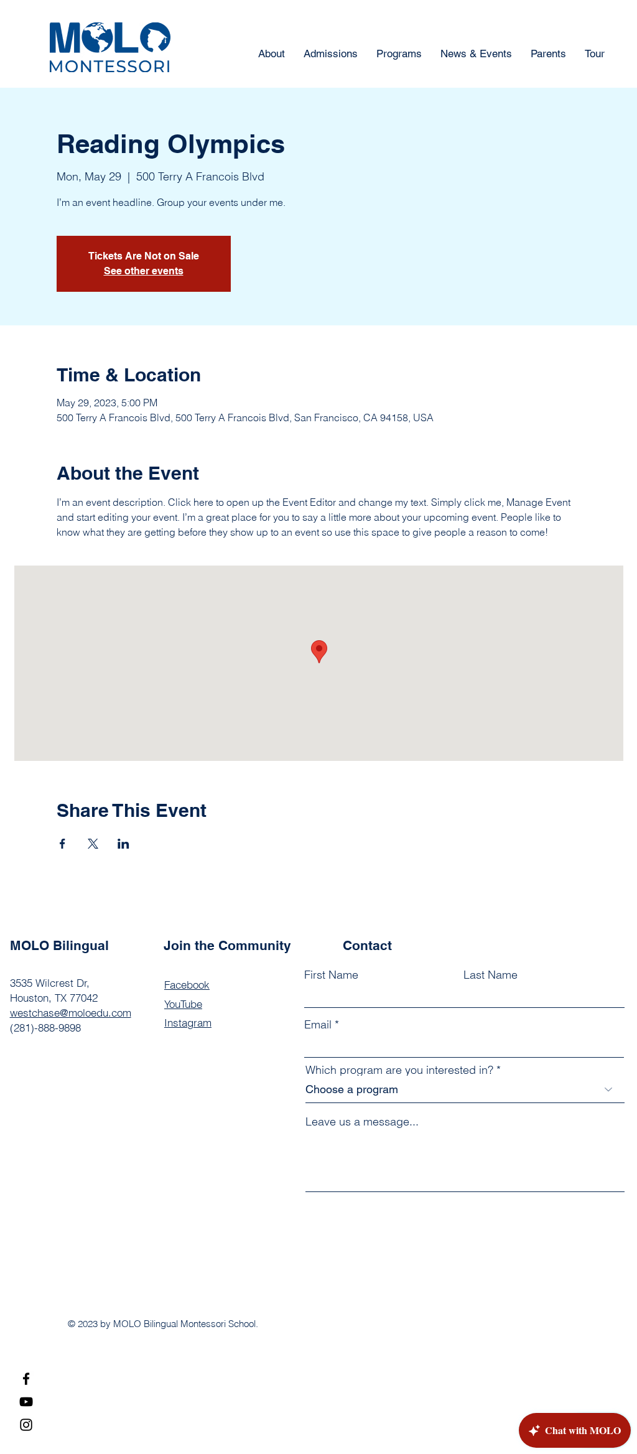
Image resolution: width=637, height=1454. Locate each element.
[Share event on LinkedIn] (123, 844)
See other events (144, 271)
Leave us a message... (362, 1121)
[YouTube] (26, 1402)
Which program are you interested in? (399, 1070)
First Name (331, 975)
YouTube (183, 1003)
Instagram (188, 1022)
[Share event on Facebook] (62, 844)
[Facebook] (26, 1379)
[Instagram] (26, 1425)
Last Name (490, 975)
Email (318, 1024)
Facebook (187, 984)
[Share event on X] (93, 844)
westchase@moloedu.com (70, 1012)
